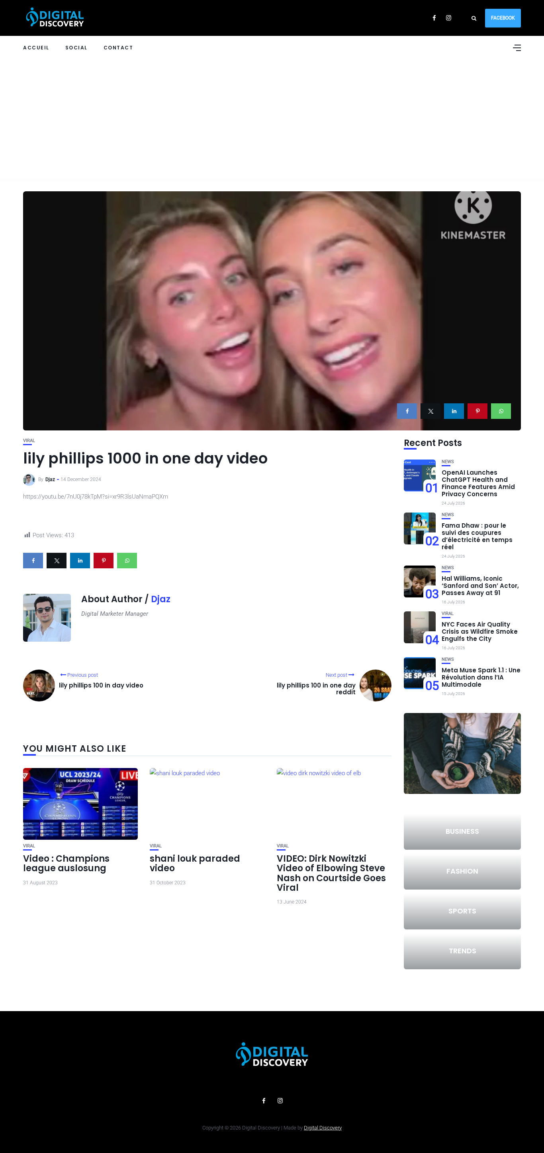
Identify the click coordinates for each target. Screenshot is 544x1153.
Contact (118, 47)
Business (462, 831)
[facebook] (407, 411)
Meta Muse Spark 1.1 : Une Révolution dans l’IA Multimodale (481, 677)
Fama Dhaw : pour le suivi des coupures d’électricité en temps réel (477, 536)
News (448, 462)
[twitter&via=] (430, 411)
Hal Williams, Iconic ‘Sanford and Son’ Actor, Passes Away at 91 (480, 585)
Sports (462, 911)
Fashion (462, 871)
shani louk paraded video (195, 863)
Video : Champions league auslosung (66, 863)
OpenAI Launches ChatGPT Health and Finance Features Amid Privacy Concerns (478, 483)
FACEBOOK (503, 18)
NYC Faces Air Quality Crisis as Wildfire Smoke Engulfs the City (480, 631)
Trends (462, 951)
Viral (29, 440)
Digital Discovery (323, 1128)
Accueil (36, 47)
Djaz (50, 479)
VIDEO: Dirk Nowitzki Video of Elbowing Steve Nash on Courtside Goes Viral (331, 873)
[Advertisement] (272, 119)
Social (76, 47)
